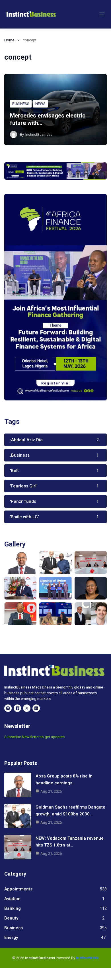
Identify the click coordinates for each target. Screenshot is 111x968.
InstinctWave (87, 958)
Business (20, 104)
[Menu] (101, 14)
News (40, 104)
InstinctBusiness (38, 134)
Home (9, 40)
